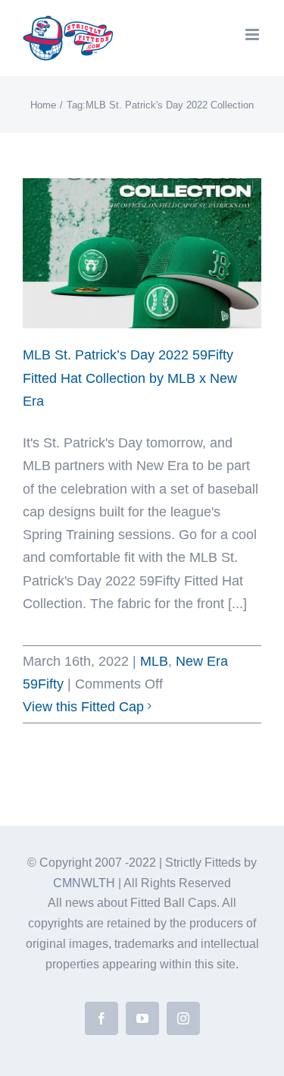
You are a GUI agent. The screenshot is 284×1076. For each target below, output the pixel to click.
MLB (154, 661)
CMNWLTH (84, 883)
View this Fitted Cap (83, 706)
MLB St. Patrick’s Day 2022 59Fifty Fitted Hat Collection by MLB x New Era (130, 377)
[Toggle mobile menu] (253, 34)
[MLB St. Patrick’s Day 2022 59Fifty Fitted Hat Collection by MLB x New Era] (142, 253)
